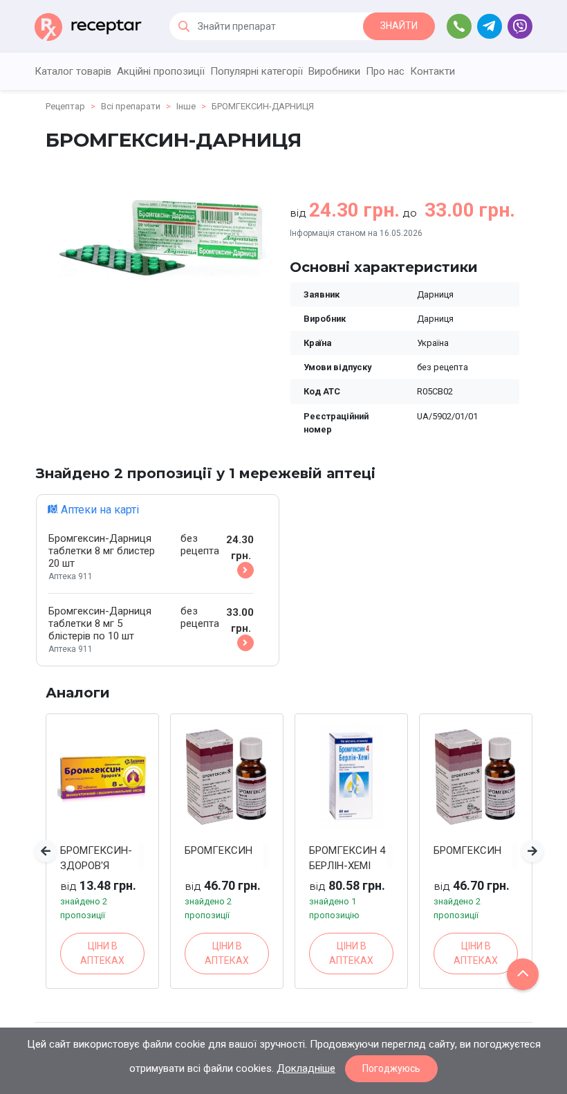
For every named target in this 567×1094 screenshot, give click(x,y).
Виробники (334, 71)
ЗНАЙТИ (399, 25)
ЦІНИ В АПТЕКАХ (102, 953)
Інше (186, 106)
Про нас (385, 71)
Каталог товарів (73, 71)
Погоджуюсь (391, 1068)
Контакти (432, 71)
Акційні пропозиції (161, 71)
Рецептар (65, 106)
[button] (46, 851)
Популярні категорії (256, 71)
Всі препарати (130, 106)
